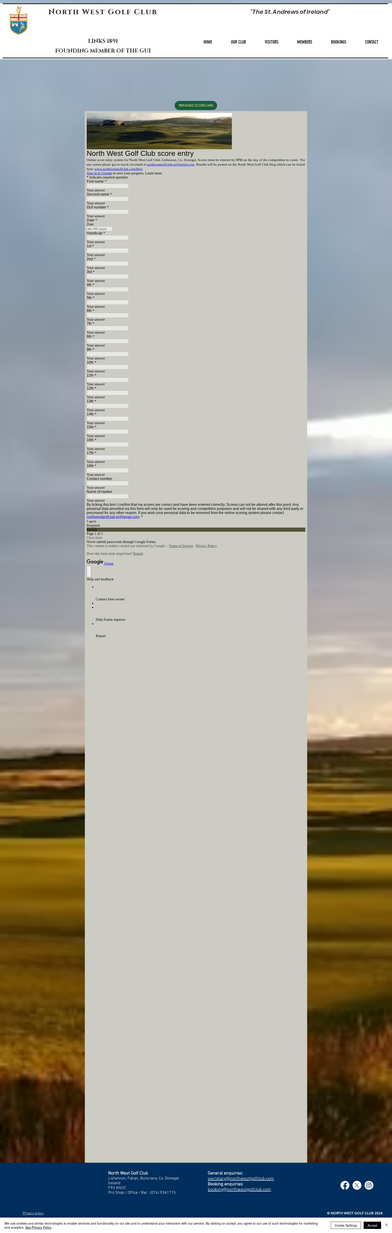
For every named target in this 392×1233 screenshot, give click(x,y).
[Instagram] (369, 1185)
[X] (357, 1185)
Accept (372, 1225)
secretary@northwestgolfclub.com (241, 1179)
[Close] (386, 1225)
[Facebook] (345, 1185)
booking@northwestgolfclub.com (239, 1189)
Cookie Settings (346, 1225)
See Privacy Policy (38, 1227)
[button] (238, 42)
